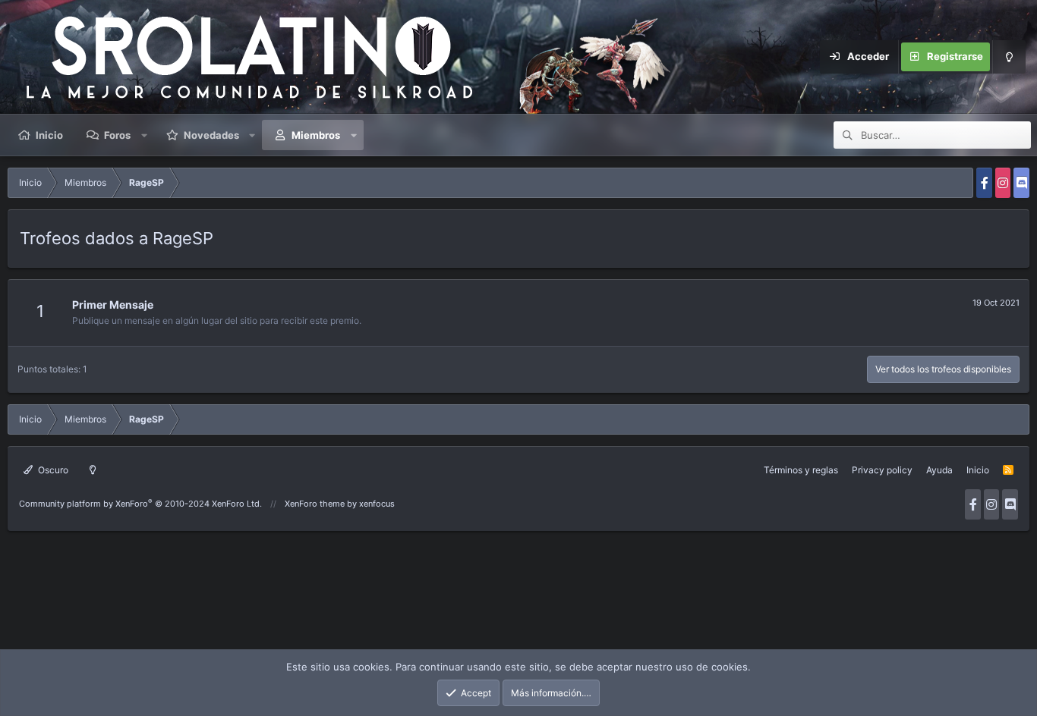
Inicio (49, 135)
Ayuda (939, 470)
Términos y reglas (801, 470)
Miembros (316, 135)
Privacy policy (882, 470)
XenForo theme (315, 503)
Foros (117, 135)
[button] (144, 135)
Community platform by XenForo (140, 503)
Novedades (211, 135)
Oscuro (52, 470)
